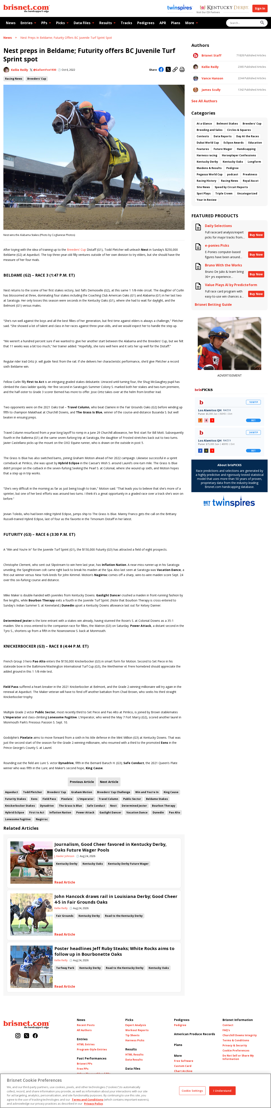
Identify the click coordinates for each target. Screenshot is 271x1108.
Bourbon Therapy (163, 805)
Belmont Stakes (227, 123)
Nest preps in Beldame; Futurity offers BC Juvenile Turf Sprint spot (66, 38)
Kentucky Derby (66, 864)
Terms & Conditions (236, 1040)
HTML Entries (86, 1044)
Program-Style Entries (92, 1049)
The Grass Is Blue (70, 805)
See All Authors (204, 101)
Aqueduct (11, 792)
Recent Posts (86, 1025)
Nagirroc (42, 819)
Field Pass (49, 799)
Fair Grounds (64, 916)
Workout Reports (137, 1030)
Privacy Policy (93, 1103)
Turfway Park (65, 968)
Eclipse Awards (234, 142)
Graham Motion (81, 792)
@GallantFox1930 (44, 70)
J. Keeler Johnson (64, 856)
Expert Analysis (135, 1025)
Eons (34, 799)
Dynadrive (47, 805)
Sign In (260, 8)
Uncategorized (247, 193)
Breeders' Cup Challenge (113, 792)
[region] (135, 1090)
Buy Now (256, 235)
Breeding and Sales (210, 130)
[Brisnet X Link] (26, 1036)
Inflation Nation (60, 812)
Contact (228, 1025)
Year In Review (206, 200)
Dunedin (158, 812)
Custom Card (182, 1066)
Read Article (64, 882)
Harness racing (207, 155)
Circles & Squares (239, 130)
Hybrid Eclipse (14, 812)
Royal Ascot (251, 181)
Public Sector (132, 799)
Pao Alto (174, 812)
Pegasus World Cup (210, 174)
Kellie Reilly (19, 70)
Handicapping (246, 149)
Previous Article (82, 782)
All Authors (84, 1030)
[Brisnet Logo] (26, 8)
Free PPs (82, 1069)
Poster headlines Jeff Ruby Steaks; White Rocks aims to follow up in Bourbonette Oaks (114, 951)
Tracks (126, 23)
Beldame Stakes (157, 799)
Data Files (82, 23)
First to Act (36, 812)
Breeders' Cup (36, 78)
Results (105, 23)
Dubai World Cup (208, 142)
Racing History (206, 181)
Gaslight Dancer (110, 812)
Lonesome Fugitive (18, 819)
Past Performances (91, 1058)
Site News (203, 187)
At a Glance (204, 123)
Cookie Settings (192, 1090)
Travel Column (108, 799)
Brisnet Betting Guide (213, 304)
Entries (26, 23)
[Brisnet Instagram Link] (18, 1036)
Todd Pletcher (32, 792)
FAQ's (226, 1030)
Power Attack (85, 812)
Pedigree (232, 168)
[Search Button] (262, 23)
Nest (113, 805)
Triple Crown (223, 193)
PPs (44, 23)
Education (255, 142)
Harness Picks (134, 1040)
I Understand (222, 1090)
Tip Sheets (132, 1035)
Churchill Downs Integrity (240, 1035)
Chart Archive (183, 1071)
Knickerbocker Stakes (20, 805)
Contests (203, 136)
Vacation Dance (137, 812)
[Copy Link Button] (175, 70)
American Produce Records (194, 1034)
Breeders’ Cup (76, 250)
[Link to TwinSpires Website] (180, 7)
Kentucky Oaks (93, 864)
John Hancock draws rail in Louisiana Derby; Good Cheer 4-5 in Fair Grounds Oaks (115, 899)
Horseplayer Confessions (239, 155)
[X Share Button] (168, 70)
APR (162, 23)
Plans (175, 23)
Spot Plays (204, 193)
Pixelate (66, 799)
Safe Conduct (96, 805)
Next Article (109, 782)
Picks (60, 23)
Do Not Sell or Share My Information (238, 1057)
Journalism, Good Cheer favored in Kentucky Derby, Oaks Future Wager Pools (110, 847)
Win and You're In (147, 792)
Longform (254, 161)
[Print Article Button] (182, 70)
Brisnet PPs (84, 1063)
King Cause (171, 792)
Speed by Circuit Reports (231, 187)
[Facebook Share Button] (161, 70)
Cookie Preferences (236, 1050)
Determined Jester (134, 805)
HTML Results (134, 1054)
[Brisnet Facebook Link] (35, 1036)
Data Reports (223, 136)
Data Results (134, 1059)
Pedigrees (145, 23)
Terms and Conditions (87, 1099)
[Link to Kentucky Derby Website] (224, 8)
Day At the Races (247, 136)
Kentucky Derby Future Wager (128, 864)
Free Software (183, 1061)
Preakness (250, 174)
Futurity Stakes (15, 799)
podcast (232, 174)
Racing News (13, 78)
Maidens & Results (209, 168)
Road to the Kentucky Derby (124, 916)
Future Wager (223, 149)
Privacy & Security (235, 1045)
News (10, 23)
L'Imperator (85, 799)
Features (203, 149)
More (189, 23)
